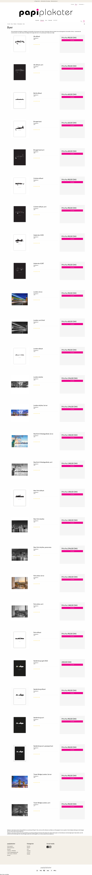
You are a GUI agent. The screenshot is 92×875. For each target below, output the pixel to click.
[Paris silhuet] (19, 643)
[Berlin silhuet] (19, 103)
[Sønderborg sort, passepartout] (19, 756)
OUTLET (28, 852)
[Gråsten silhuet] (19, 189)
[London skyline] (19, 387)
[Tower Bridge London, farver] (19, 785)
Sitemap (8, 855)
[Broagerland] (19, 132)
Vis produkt (72, 40)
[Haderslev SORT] (19, 274)
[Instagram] (50, 847)
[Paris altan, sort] (19, 614)
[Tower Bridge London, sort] (19, 813)
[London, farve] (19, 302)
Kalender (28, 850)
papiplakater (46, 867)
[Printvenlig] (84, 23)
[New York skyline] (19, 529)
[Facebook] (48, 847)
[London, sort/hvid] (19, 331)
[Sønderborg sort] (19, 728)
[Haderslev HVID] (19, 245)
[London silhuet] (19, 359)
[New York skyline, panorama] (19, 558)
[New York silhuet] (19, 501)
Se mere (28, 853)
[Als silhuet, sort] (19, 75)
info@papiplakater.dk (14, 852)
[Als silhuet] (19, 47)
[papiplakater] (46, 12)
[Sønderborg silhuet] (19, 700)
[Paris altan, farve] (19, 586)
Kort (28, 849)
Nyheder (28, 846)
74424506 (14, 850)
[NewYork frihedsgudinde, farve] (19, 444)
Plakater (28, 847)
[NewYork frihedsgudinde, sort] (19, 472)
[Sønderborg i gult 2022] (19, 671)
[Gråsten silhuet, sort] (19, 217)
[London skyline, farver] (19, 416)
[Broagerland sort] (19, 160)
